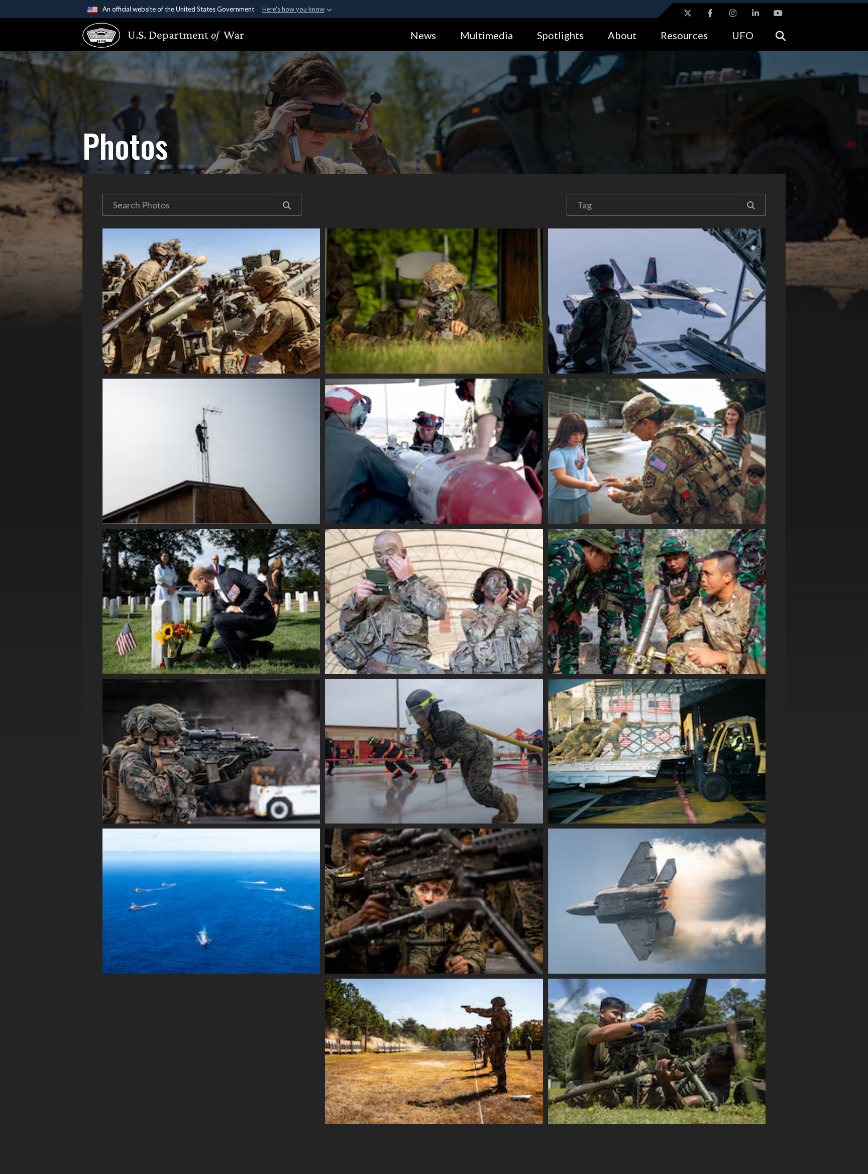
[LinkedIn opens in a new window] (755, 13)
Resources (684, 35)
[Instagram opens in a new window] (732, 13)
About (622, 35)
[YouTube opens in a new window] (778, 13)
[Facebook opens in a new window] (710, 13)
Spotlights (560, 35)
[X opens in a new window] (687, 13)
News (423, 35)
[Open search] (781, 35)
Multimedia (486, 35)
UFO (742, 35)
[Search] (287, 205)
